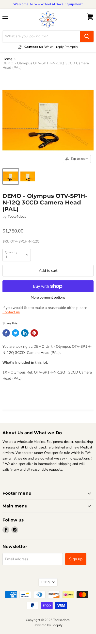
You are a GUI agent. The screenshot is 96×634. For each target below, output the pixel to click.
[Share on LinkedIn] (25, 333)
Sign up (75, 559)
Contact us (11, 312)
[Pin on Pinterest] (34, 333)
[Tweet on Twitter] (15, 333)
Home (7, 59)
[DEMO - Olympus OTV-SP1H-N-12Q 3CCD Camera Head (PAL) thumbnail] (10, 176)
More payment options (48, 298)
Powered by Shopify (48, 625)
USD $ (45, 582)
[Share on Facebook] (6, 333)
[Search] (87, 36)
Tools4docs (17, 216)
